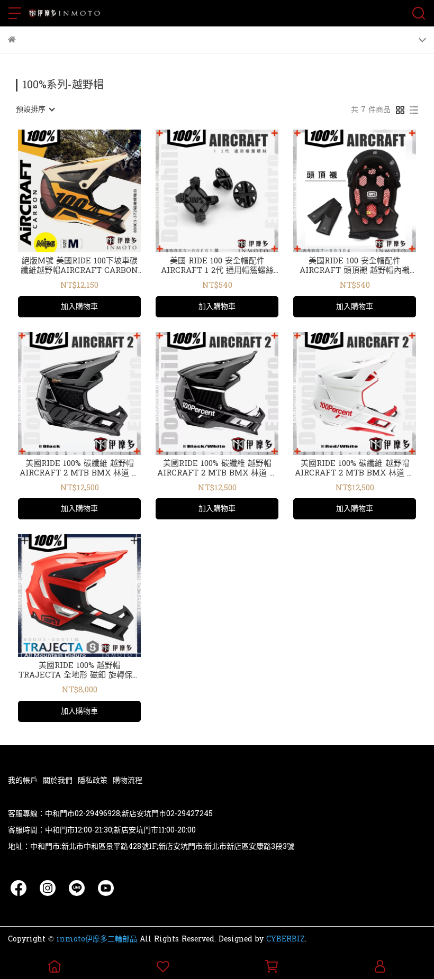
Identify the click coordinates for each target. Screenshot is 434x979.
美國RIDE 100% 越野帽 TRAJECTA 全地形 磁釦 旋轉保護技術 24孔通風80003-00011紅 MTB (79, 670)
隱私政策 (92, 780)
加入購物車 (79, 306)
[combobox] (35, 109)
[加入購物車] (94, 191)
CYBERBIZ (285, 939)
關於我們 (58, 780)
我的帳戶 (23, 780)
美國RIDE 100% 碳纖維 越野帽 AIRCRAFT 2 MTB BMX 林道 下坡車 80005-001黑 (80, 468)
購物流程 (127, 780)
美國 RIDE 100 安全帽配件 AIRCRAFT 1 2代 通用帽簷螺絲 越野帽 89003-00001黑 (217, 266)
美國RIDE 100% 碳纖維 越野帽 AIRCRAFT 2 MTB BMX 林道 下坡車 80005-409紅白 (355, 468)
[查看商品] (64, 191)
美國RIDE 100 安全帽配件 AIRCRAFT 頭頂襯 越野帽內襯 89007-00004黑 (355, 266)
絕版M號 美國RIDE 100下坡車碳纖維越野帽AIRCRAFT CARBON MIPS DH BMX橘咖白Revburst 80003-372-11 (79, 266)
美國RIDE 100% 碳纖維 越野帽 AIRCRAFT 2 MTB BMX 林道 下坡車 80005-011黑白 (217, 468)
